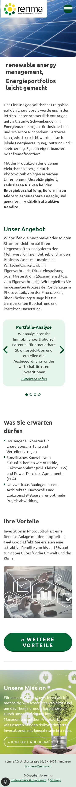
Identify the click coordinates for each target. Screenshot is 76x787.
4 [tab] (39, 394)
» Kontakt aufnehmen (30, 742)
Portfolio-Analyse (34, 327)
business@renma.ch (38, 766)
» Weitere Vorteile (38, 642)
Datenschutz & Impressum (28, 780)
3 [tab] (35, 394)
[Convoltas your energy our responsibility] (23, 9)
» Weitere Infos (34, 379)
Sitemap (55, 780)
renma (48, 775)
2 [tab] (31, 394)
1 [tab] (26, 394)
